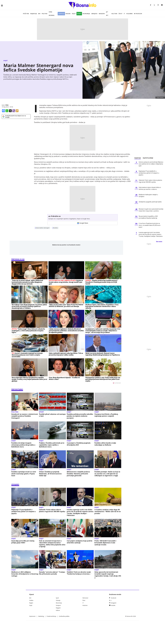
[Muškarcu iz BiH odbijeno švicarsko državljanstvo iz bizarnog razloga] (24, 559)
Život (120, 13)
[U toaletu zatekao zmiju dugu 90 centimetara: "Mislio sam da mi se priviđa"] (107, 497)
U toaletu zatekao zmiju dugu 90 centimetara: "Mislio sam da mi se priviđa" (107, 511)
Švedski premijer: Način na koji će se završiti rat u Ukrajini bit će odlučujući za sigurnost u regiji (107, 474)
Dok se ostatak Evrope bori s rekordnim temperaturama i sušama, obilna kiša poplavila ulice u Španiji (52, 544)
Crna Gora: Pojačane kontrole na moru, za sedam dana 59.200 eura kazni (149, 225)
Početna (26, 13)
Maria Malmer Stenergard (42, 228)
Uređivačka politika (64, 616)
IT (124, 13)
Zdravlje (61, 13)
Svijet (74, 13)
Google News (83, 223)
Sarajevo (94, 13)
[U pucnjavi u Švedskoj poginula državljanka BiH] (80, 430)
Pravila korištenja (51, 616)
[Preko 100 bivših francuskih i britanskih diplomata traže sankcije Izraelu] (107, 528)
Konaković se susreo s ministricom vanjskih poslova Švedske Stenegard (24, 416)
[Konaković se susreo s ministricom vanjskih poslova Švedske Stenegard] (24, 402)
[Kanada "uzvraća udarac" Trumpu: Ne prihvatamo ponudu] (52, 559)
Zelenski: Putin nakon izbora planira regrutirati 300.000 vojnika (52, 510)
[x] (154, 5)
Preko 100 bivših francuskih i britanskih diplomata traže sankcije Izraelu (105, 543)
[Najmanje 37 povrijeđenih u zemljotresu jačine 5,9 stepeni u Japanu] (24, 497)
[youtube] (162, 5)
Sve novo (159, 241)
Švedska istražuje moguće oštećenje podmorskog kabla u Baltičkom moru (23, 445)
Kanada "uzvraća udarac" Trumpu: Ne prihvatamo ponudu (52, 573)
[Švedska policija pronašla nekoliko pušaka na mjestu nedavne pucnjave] (80, 402)
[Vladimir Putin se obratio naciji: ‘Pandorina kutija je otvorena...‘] (80, 559)
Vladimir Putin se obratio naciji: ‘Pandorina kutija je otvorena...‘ (79, 573)
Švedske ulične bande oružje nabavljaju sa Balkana (105, 444)
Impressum (32, 616)
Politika (44, 13)
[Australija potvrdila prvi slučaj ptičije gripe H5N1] (24, 528)
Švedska (55, 228)
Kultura (114, 13)
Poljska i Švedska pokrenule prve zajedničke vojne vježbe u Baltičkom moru (51, 445)
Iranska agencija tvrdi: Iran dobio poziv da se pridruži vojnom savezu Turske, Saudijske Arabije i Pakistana (80, 512)
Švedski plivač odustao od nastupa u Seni (52, 415)
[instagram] (158, 5)
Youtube (113, 605)
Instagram (113, 603)
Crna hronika (51, 13)
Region (68, 13)
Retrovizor (138, 13)
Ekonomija (86, 13)
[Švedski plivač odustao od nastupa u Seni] (52, 402)
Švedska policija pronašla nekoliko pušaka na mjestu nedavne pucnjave (80, 416)
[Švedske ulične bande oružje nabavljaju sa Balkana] (107, 430)
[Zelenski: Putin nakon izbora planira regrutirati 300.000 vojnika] (52, 497)
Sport (79, 13)
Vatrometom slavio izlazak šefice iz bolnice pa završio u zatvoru (150, 188)
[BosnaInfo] (82, 5)
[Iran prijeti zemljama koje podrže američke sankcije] (80, 528)
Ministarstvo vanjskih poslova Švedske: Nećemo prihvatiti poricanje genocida (78, 474)
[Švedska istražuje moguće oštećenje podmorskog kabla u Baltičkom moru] (24, 430)
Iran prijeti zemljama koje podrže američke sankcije (79, 542)
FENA (7, 105)
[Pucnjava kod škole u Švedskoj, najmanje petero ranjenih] (107, 402)
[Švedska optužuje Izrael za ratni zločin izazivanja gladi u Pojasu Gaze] (24, 459)
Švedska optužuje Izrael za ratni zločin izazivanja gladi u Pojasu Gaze (23, 474)
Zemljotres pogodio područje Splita (150, 202)
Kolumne (129, 13)
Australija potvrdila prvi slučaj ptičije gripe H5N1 (22, 542)
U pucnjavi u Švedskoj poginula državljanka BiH (78, 444)
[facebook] (150, 5)
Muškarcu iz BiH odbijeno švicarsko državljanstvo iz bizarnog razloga (24, 574)
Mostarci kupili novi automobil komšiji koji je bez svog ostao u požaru (151, 210)
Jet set (107, 13)
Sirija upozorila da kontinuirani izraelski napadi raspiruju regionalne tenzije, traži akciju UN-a (107, 575)
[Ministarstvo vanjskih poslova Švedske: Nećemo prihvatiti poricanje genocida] (80, 459)
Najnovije (33, 13)
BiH (39, 13)
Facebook (113, 598)
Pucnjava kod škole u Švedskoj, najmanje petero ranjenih (106, 415)
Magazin (102, 13)
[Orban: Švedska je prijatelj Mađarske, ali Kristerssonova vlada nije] (52, 459)
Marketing (41, 616)
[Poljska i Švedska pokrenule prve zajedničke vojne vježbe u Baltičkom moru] (52, 430)
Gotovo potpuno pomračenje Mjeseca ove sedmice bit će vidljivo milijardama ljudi (151, 164)
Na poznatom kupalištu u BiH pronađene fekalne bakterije (148, 217)
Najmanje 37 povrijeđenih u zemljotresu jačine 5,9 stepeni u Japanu (23, 511)
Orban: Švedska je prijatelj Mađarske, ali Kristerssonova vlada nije (50, 474)
